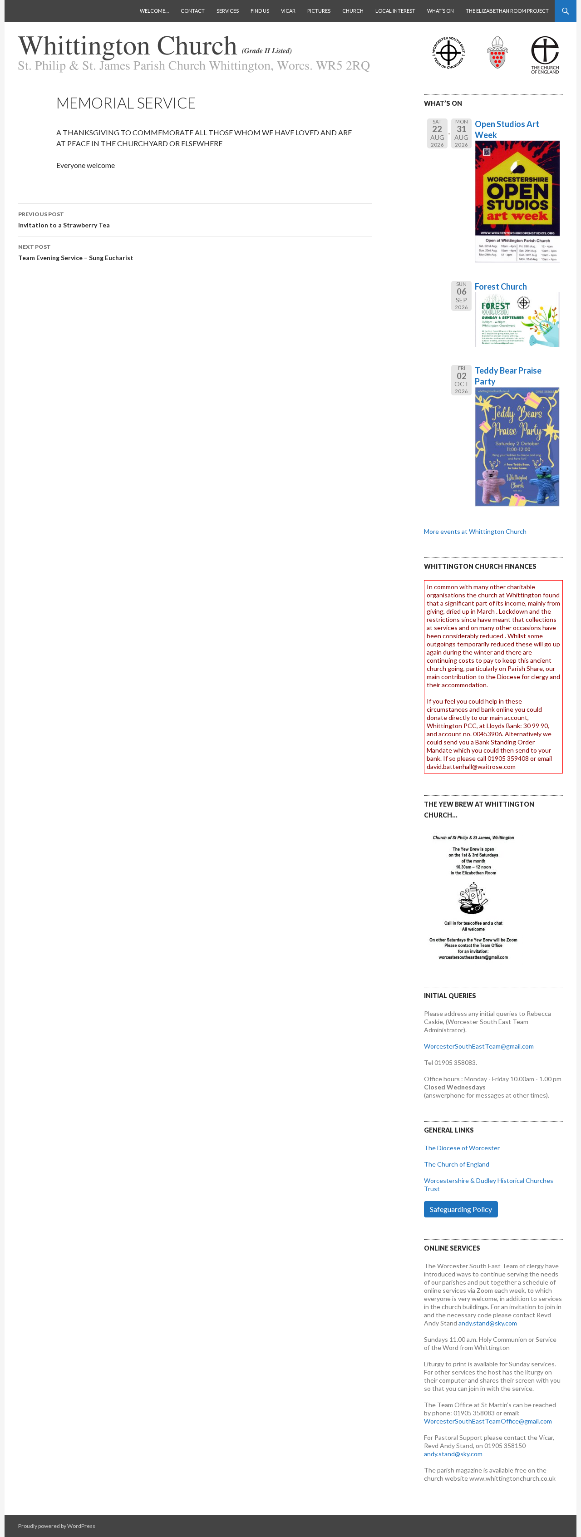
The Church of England (456, 1164)
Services (228, 11)
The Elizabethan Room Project (507, 11)
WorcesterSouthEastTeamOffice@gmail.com (488, 1421)
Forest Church (501, 286)
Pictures (318, 11)
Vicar (288, 11)
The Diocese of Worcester (462, 1148)
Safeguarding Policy (461, 1209)
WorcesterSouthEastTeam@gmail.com (479, 1046)
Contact (193, 11)
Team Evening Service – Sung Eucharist (75, 252)
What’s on (440, 11)
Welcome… (154, 11)
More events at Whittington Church (475, 531)
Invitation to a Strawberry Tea (64, 220)
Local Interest (395, 11)
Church (353, 11)
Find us (260, 11)
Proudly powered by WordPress (56, 1525)
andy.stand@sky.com (487, 1323)
